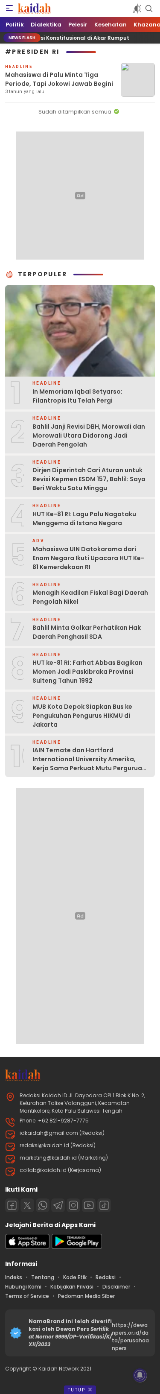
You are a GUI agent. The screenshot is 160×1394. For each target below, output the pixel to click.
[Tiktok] (104, 1205)
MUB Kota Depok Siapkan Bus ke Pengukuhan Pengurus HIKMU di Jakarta (82, 715)
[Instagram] (73, 1205)
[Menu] (9, 8)
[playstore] (77, 1247)
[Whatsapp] (42, 1205)
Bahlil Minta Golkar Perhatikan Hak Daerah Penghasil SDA (86, 632)
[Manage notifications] (140, 1375)
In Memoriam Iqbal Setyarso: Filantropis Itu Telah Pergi (77, 396)
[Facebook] (12, 1205)
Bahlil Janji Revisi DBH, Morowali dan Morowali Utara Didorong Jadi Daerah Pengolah (88, 435)
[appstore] (27, 1247)
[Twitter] (27, 1205)
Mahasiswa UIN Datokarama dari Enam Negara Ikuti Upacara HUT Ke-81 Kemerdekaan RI (88, 558)
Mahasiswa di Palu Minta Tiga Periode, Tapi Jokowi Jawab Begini (59, 79)
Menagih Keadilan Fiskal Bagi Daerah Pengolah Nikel (90, 597)
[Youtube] (89, 1205)
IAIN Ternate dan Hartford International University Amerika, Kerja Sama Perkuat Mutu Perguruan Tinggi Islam (89, 763)
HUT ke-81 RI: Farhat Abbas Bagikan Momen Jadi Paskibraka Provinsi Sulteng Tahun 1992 (87, 671)
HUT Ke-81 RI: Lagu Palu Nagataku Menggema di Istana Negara (84, 518)
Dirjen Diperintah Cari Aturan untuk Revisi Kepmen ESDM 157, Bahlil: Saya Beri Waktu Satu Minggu (88, 479)
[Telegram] (58, 1205)
